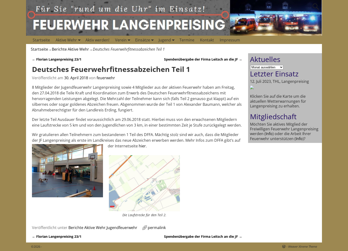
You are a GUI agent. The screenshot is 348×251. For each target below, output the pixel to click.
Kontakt (207, 40)
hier (142, 146)
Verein (121, 40)
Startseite (41, 40)
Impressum (230, 40)
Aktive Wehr (66, 40)
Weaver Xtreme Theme (302, 246)
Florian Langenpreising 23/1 (56, 59)
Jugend (165, 40)
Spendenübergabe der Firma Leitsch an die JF (203, 59)
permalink (157, 227)
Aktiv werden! (97, 40)
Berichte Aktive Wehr (70, 49)
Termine (186, 40)
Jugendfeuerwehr (122, 227)
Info (269, 133)
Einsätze (142, 40)
